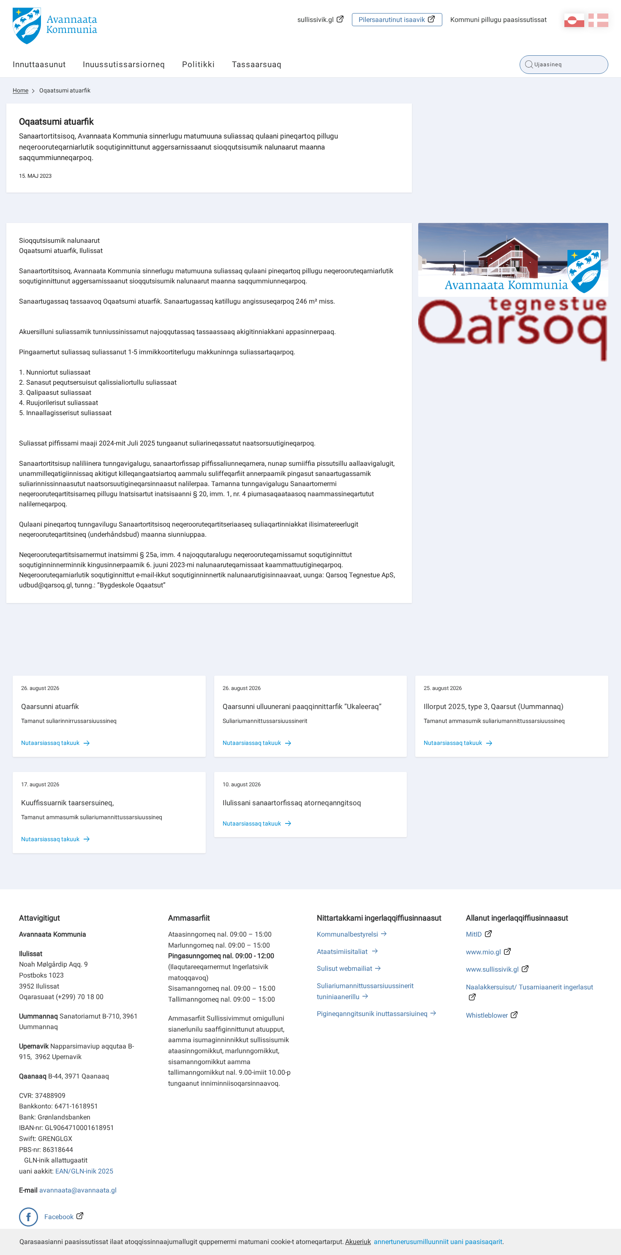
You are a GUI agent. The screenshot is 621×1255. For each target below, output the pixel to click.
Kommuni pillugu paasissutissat (498, 20)
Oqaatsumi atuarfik (64, 90)
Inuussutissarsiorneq (124, 64)
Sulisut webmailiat (344, 968)
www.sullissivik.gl (492, 969)
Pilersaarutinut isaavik (392, 20)
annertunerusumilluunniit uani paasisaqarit (438, 1242)
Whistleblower (487, 1015)
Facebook (59, 1217)
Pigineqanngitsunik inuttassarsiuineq (372, 1014)
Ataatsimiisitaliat (343, 952)
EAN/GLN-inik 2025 (84, 1171)
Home (20, 90)
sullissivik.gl (315, 20)
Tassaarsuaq (257, 64)
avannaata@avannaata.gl (78, 1190)
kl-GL (574, 20)
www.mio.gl (483, 952)
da (598, 20)
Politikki (198, 64)
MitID (474, 934)
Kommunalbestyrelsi (347, 934)
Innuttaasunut (39, 64)
